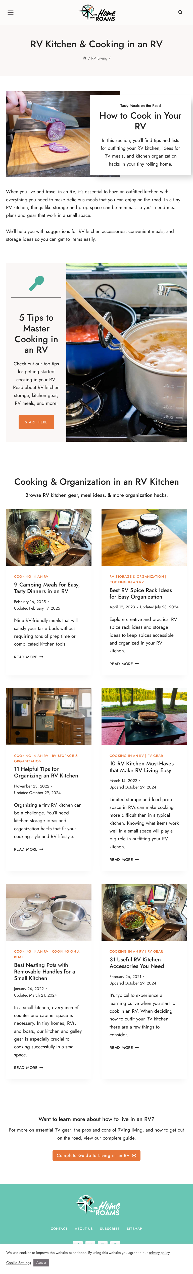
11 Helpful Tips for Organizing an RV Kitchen (46, 772)
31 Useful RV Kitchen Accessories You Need (137, 962)
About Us (84, 1228)
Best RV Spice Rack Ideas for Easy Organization (141, 593)
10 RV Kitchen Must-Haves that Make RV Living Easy (142, 766)
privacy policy (159, 1252)
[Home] (85, 58)
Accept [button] (41, 1262)
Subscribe (110, 1228)
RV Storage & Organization (137, 576)
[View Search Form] (180, 12)
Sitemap (134, 1228)
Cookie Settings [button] (18, 1262)
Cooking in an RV (31, 576)
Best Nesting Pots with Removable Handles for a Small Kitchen (44, 971)
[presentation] (48, 537)
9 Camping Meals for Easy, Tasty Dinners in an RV (47, 587)
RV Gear (155, 755)
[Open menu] (10, 12)
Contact (59, 1228)
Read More (27, 657)
